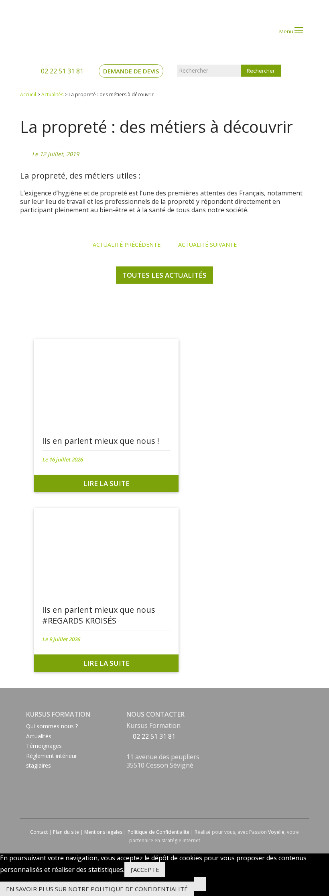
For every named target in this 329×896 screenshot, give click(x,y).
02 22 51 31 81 (61, 71)
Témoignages (44, 746)
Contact (39, 832)
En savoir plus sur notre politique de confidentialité (97, 889)
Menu (286, 31)
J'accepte (144, 870)
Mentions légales (103, 832)
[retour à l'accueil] (52, 31)
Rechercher (193, 70)
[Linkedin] (128, 786)
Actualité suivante (208, 244)
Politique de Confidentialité (158, 832)
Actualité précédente (125, 244)
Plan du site (66, 832)
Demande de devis (131, 71)
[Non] (200, 884)
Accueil (28, 94)
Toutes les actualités (164, 275)
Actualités (52, 94)
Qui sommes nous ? (52, 726)
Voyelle (276, 832)
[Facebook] (128, 776)
